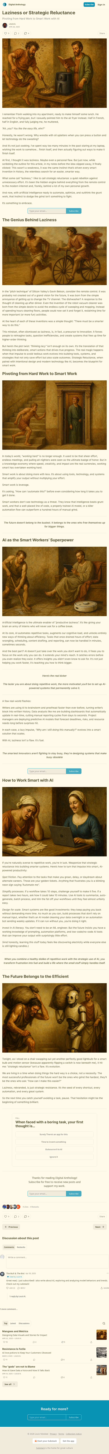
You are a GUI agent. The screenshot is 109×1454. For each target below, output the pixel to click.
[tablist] (14, 1247)
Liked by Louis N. (16, 1277)
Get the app (68, 1441)
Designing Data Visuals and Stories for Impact (24, 1335)
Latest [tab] (13, 1323)
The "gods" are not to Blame (18, 1366)
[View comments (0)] (34, 1359)
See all (8, 1384)
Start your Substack (47, 1441)
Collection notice (74, 1434)
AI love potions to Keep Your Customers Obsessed (26, 1352)
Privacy (53, 1434)
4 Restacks (34, 1207)
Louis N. (12, 24)
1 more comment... (9, 1309)
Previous (13, 1226)
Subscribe (89, 4)
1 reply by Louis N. (18, 1296)
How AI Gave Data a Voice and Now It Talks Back (26, 1370)
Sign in (101, 4)
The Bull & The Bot (15, 1273)
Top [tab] (5, 1323)
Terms (61, 1434)
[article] (54, 1337)
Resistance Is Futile (14, 1349)
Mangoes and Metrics (15, 1331)
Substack (40, 1448)
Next (97, 1226)
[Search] (104, 1323)
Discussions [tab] (24, 1323)
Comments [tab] (9, 1247)
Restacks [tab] (21, 1247)
